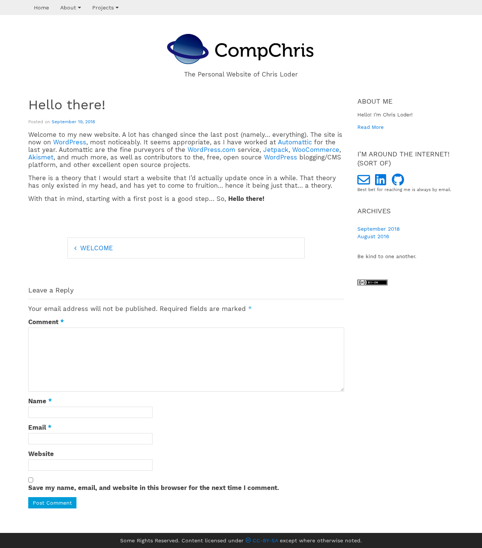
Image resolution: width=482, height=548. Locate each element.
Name (40, 401)
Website (41, 454)
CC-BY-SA (264, 540)
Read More (370, 127)
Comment (46, 322)
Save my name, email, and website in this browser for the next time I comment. (153, 487)
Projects (104, 8)
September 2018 (378, 229)
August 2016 (373, 236)
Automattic (295, 142)
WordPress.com (211, 149)
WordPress (69, 142)
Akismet (40, 157)
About (69, 8)
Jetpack (275, 149)
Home (41, 8)
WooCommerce (315, 149)
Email (40, 427)
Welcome (96, 248)
